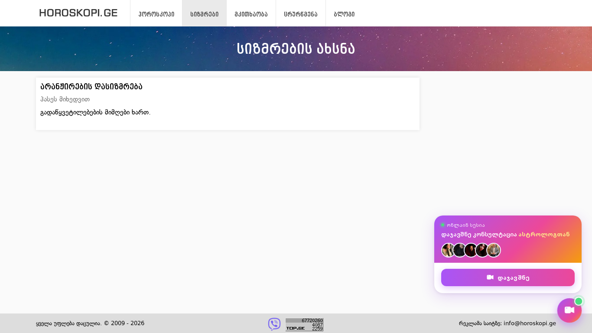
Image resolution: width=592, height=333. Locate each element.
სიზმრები (204, 14)
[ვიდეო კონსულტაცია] (569, 310)
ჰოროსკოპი (156, 14)
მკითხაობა (251, 14)
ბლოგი (344, 14)
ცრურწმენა (301, 14)
